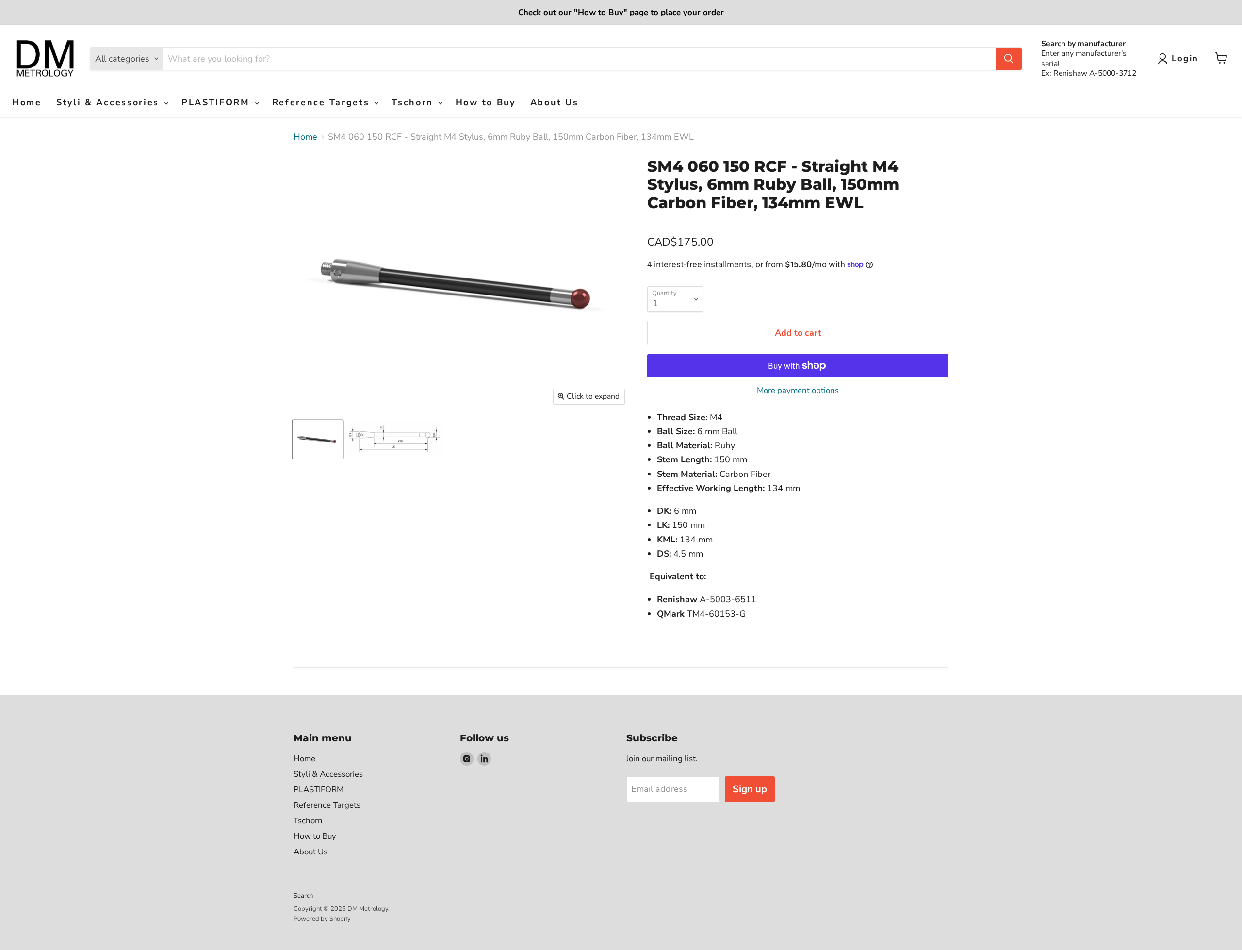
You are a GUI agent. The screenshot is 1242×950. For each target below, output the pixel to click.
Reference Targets (323, 102)
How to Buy (486, 102)
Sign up (750, 789)
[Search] (1009, 59)
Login (1185, 58)
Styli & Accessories (109, 102)
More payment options (798, 390)
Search (303, 895)
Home (27, 102)
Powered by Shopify (322, 919)
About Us (554, 102)
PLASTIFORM (217, 102)
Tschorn (414, 102)
